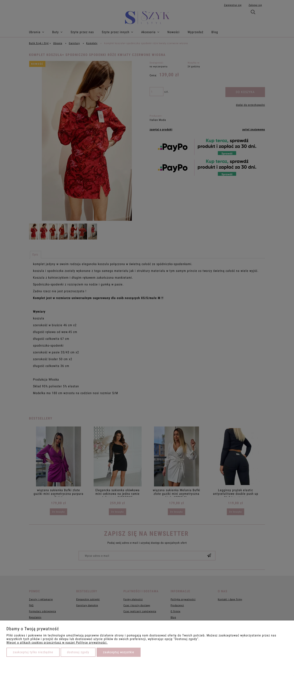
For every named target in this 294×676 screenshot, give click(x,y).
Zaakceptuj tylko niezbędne (33, 652)
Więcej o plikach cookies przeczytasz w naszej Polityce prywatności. (57, 642)
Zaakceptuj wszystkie (118, 652)
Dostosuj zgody (78, 652)
